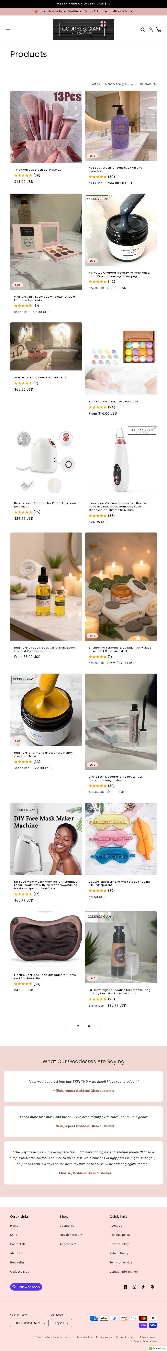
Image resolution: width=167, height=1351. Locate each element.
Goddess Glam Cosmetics (57, 1337)
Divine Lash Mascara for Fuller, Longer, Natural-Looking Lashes (116, 778)
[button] (8, 29)
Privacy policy (104, 1337)
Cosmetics (67, 1225)
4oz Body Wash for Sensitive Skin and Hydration (115, 169)
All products (68, 1244)
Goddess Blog (19, 1271)
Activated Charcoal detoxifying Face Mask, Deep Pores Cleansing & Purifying (119, 274)
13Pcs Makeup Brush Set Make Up (38, 170)
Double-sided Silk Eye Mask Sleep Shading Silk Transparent (119, 883)
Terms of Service (121, 1262)
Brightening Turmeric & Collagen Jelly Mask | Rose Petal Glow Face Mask (120, 649)
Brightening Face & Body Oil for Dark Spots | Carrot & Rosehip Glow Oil (45, 649)
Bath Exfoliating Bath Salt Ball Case (113, 401)
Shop (13, 1234)
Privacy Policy (119, 1244)
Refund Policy (119, 1253)
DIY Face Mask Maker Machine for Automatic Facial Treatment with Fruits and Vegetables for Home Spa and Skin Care (45, 885)
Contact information (145, 1341)
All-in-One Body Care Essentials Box (40, 377)
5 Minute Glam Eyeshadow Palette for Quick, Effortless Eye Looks (45, 298)
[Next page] (100, 1026)
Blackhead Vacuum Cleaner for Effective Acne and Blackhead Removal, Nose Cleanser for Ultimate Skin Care (118, 507)
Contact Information (124, 1271)
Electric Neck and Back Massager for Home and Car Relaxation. (45, 976)
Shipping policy (120, 1234)
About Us (16, 1253)
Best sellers (18, 1262)
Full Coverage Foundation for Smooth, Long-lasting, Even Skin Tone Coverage (120, 991)
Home (14, 1225)
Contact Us (17, 1244)
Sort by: (96, 84)
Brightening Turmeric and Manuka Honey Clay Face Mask (43, 754)
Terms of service (125, 1337)
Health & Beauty (71, 1234)
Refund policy (84, 1337)
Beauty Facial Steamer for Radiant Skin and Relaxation (45, 505)
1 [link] (67, 1026)
